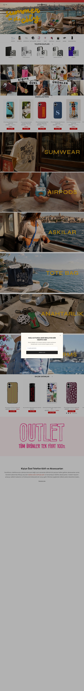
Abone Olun (42, 352)
